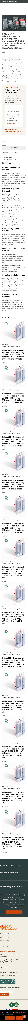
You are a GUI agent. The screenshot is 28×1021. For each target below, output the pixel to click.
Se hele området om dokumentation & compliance (13, 130)
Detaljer (12, 346)
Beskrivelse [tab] (8, 157)
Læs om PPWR (11, 123)
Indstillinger (22, 1012)
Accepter (9, 1018)
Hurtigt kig (17, 346)
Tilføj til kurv (14, 147)
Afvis (19, 1018)
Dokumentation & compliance (14, 1)
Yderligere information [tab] (11, 159)
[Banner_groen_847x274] (8, 979)
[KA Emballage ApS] (9, 925)
